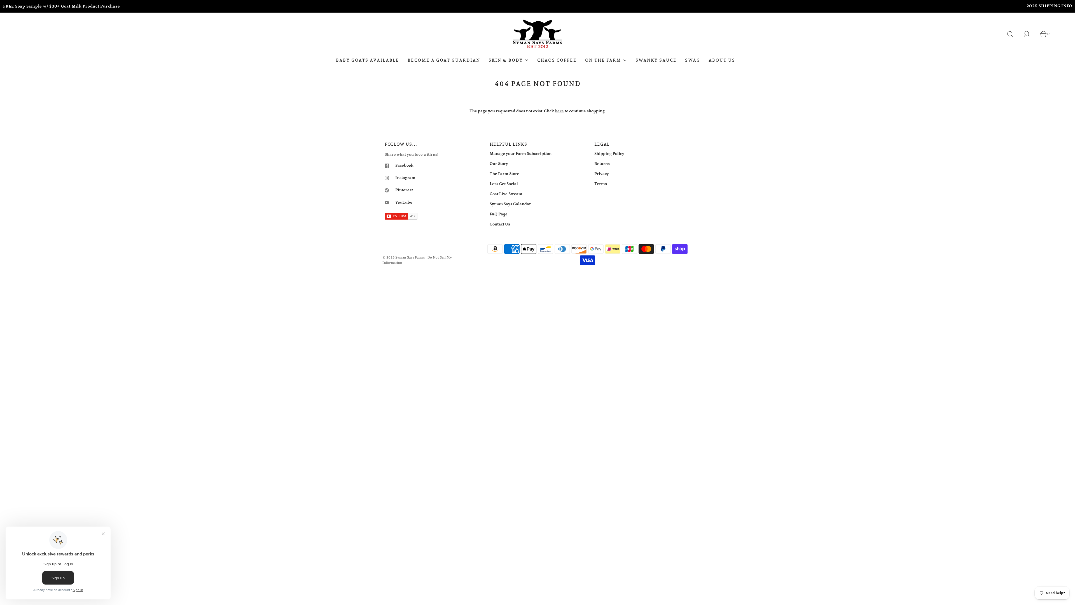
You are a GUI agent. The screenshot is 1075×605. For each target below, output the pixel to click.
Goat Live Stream (506, 194)
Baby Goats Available (367, 60)
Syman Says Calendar (510, 204)
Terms (600, 184)
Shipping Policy (609, 153)
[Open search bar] (1013, 34)
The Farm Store (504, 173)
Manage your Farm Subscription (520, 153)
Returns (602, 163)
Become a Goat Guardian (444, 60)
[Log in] (1030, 34)
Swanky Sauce (656, 60)
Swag (692, 60)
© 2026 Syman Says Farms (403, 257)
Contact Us (500, 224)
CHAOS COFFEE (557, 60)
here (559, 111)
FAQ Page (499, 214)
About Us (722, 60)
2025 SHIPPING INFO (1049, 6)
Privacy (601, 173)
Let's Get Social (504, 184)
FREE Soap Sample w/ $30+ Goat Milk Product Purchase (61, 6)
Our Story (499, 163)
